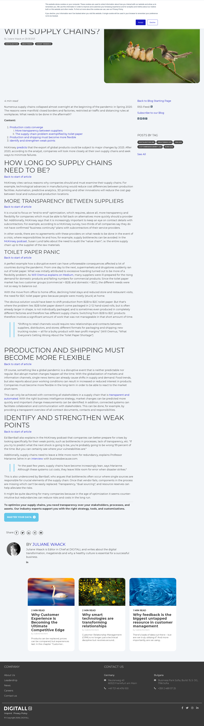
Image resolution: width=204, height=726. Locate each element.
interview (37, 458)
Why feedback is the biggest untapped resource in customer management (153, 620)
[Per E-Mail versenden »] (41, 532)
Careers (8, 690)
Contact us (10, 695)
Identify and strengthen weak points (32, 140)
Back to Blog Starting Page (154, 100)
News (7, 685)
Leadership (10, 680)
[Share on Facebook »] (16, 532)
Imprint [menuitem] (8, 713)
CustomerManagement (150, 146)
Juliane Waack (14, 39)
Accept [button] (140, 22)
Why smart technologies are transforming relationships (98, 620)
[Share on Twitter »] (23, 532)
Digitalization (12, 44)
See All (141, 154)
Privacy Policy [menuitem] (20, 713)
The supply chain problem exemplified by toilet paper (49, 134)
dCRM (169, 146)
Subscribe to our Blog (150, 112)
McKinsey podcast (15, 241)
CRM (178, 142)
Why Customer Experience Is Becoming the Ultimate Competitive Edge (48, 622)
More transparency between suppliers (39, 130)
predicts (22, 147)
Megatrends (27, 44)
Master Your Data (19, 517)
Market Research (43, 44)
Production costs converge (26, 127)
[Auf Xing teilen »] (35, 532)
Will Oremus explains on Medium (52, 274)
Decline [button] (152, 22)
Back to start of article (18, 176)
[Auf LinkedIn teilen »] (29, 532)
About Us (9, 675)
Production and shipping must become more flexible (43, 137)
